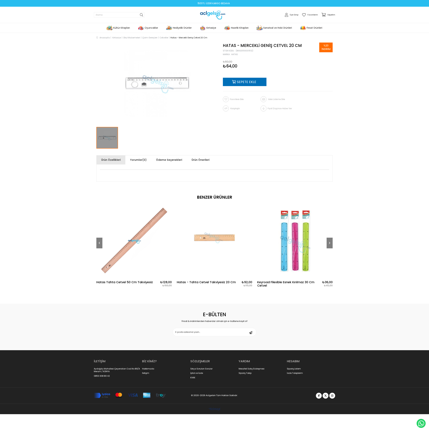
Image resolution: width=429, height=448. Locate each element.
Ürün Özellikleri (111, 160)
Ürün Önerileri (200, 160)
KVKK (192, 377)
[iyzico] (130, 395)
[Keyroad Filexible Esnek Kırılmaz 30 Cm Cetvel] (295, 240)
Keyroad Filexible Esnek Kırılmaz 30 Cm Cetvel (285, 284)
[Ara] (141, 14)
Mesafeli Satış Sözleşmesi (251, 368)
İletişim (145, 373)
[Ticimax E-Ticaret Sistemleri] (215, 409)
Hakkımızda (148, 368)
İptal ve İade (196, 373)
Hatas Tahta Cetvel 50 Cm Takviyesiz (124, 282)
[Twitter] (325, 396)
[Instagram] (332, 396)
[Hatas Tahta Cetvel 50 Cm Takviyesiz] (134, 240)
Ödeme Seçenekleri (169, 160)
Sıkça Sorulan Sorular (201, 368)
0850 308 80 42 (102, 376)
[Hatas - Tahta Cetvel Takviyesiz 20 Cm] (214, 240)
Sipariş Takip (245, 373)
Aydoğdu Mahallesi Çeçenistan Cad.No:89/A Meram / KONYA (117, 370)
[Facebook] (319, 396)
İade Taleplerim (295, 373)
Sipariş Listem (294, 368)
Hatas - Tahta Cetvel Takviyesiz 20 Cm (206, 282)
